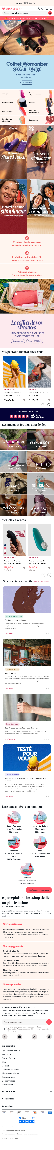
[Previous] (43, 405)
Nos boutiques (8, 1084)
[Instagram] (19, 1037)
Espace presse (8, 1077)
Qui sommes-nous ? (11, 1050)
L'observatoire (8, 1081)
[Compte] (38, 9)
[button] (27, 3)
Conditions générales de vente (13, 1130)
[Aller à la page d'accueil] (12, 9)
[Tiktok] (49, 1037)
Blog (4, 1062)
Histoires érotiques (10, 1073)
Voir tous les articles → (42, 582)
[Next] (49, 405)
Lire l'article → (10, 634)
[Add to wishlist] (24, 400)
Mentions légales (8, 1127)
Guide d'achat (8, 1058)
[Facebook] (5, 1037)
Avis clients (7, 1054)
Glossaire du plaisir (10, 1069)
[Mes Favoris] (42, 9)
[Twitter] (34, 1037)
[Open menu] (50, 9)
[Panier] (46, 9)
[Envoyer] (49, 1022)
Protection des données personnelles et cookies (20, 1134)
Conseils (6, 1065)
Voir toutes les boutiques (39, 890)
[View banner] (27, 54)
